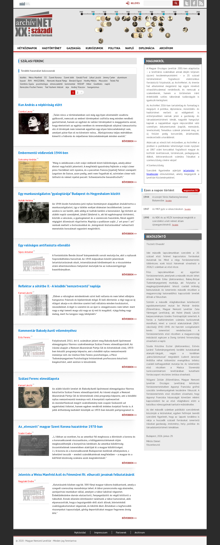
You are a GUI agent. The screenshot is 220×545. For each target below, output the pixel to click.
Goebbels (98, 83)
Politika (114, 48)
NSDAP (80, 83)
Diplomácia (146, 48)
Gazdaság (74, 48)
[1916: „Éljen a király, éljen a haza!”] (100, 42)
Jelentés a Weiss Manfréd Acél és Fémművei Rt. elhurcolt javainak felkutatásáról (76, 475)
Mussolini (103, 80)
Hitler (88, 83)
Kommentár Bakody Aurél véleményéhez (47, 331)
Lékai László (95, 77)
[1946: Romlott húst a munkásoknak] (136, 37)
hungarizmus (93, 87)
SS (45, 77)
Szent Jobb (69, 77)
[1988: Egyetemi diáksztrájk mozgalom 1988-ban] (185, 31)
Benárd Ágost (75, 80)
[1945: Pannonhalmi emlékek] (135, 25)
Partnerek (121, 532)
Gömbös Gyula (27, 83)
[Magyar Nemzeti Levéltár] (24, 6)
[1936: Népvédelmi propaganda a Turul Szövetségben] (124, 20)
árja (67, 87)
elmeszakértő (56, 83)
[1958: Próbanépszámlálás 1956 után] (150, 37)
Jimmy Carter (109, 77)
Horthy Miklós (90, 80)
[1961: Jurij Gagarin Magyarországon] (153, 25)
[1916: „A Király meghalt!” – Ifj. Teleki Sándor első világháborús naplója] (100, 31)
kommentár (70, 83)
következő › (82, 92)
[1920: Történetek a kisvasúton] (105, 25)
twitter (187, 3)
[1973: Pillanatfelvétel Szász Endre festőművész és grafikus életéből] (167, 37)
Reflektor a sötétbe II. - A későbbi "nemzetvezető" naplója (59, 286)
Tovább (168, 200)
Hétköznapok (27, 48)
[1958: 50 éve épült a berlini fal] (150, 31)
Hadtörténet (52, 48)
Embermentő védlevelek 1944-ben (43, 153)
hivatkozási (152, 174)
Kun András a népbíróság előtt (40, 105)
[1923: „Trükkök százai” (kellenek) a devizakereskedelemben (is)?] (109, 25)
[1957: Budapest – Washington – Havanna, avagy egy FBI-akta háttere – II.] (149, 20)
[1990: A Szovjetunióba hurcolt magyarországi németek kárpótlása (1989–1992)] (187, 20)
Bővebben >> (129, 141)
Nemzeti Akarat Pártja (57, 80)
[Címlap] (33, 24)
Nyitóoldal (80, 532)
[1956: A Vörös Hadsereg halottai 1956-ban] (147, 25)
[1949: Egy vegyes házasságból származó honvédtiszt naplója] (139, 20)
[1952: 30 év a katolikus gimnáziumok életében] (143, 31)
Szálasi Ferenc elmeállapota (38, 379)
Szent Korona (55, 77)
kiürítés (23, 77)
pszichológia (42, 83)
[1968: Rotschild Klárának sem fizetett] (161, 20)
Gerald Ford (81, 77)
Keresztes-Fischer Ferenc (31, 87)
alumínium (122, 77)
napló (107, 83)
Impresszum (100, 532)
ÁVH (30, 80)
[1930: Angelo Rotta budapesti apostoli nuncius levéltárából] (117, 20)
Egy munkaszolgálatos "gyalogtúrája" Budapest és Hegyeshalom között (69, 194)
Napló (129, 48)
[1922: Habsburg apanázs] (107, 20)
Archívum (166, 48)
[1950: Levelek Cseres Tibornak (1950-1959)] (140, 37)
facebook (194, 3)
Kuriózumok (94, 48)
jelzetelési (188, 170)
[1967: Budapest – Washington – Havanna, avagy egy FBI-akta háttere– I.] (160, 25)
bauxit (23, 80)
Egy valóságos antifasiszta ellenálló (44, 245)
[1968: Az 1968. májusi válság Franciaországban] (161, 31)
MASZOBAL (39, 80)
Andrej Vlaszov (78, 87)
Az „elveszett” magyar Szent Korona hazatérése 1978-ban (60, 427)
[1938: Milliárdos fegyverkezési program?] (126, 31)
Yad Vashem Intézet (54, 87)
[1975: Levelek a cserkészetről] (170, 20)
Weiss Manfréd (35, 77)
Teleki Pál (114, 80)
